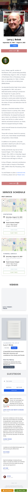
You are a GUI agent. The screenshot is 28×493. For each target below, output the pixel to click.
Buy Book (14, 347)
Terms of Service (18, 487)
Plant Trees (13, 233)
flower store (21, 175)
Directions (14, 229)
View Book (6, 347)
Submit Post (14, 390)
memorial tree (21, 172)
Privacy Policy (10, 487)
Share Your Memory (8, 367)
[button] (14, 203)
